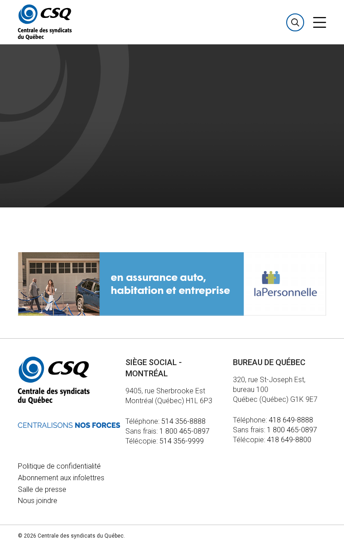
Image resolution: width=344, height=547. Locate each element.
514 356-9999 (181, 441)
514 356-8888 (183, 421)
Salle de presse (42, 489)
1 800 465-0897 (184, 431)
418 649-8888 (291, 420)
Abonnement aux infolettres (61, 478)
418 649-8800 (289, 439)
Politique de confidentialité (59, 466)
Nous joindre (37, 500)
